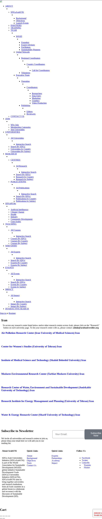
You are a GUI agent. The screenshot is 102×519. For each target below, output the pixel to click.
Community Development (21, 219)
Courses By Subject (19, 243)
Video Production (39, 103)
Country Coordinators (36, 64)
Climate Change (17, 212)
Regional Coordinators (30, 58)
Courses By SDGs (18, 238)
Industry (14, 217)
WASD (19, 36)
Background (21, 18)
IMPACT (9, 289)
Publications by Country (26, 199)
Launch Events (22, 23)
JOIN (7, 119)
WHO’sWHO (11, 246)
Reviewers (31, 114)
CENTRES (15, 160)
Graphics (35, 101)
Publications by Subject (26, 201)
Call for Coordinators (41, 70)
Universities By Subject (20, 151)
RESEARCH (11, 154)
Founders (25, 42)
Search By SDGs (18, 146)
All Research (21, 166)
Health (13, 214)
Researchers (37, 93)
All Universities (17, 138)
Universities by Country (21, 149)
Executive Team (22, 75)
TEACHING (10, 224)
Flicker (86, 467)
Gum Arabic (16, 221)
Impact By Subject (18, 306)
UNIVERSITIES (12, 132)
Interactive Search (23, 144)
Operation (25, 81)
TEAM (14, 30)
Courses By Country (19, 241)
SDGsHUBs (10, 203)
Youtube (87, 465)
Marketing (36, 98)
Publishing (25, 105)
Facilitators (25, 47)
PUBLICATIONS (18, 182)
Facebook (86, 458)
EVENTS (9, 267)
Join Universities (18, 129)
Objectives (20, 21)
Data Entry (36, 96)
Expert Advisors (28, 45)
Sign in (3, 313)
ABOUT (9, 6)
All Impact (15, 295)
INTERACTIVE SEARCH (17, 309)
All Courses (16, 230)
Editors (30, 111)
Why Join (15, 125)
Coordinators (32, 87)
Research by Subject (24, 179)
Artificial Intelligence (19, 209)
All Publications (22, 188)
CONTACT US (17, 116)
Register (12, 313)
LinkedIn (86, 463)
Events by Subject (18, 287)
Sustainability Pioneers (30, 49)
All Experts (15, 252)
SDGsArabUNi (17, 12)
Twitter (85, 460)
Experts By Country (19, 263)
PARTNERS (16, 25)
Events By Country (19, 284)
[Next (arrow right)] (4, 518)
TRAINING (16, 28)
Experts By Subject (19, 265)
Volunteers (25, 73)
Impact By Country (19, 304)
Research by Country (25, 177)
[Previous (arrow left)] (1, 518)
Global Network (23, 52)
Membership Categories (21, 127)
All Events (15, 274)
